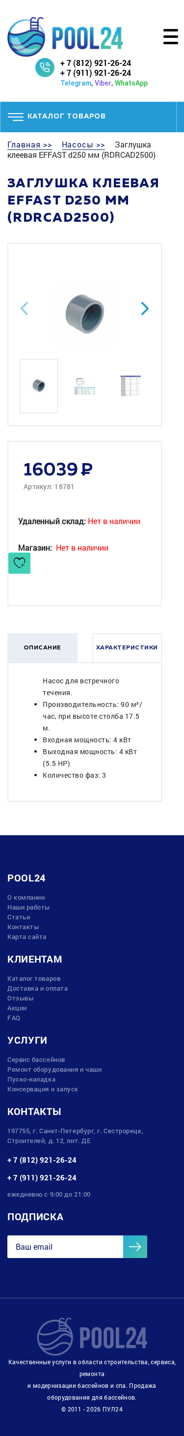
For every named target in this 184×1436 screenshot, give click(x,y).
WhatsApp (131, 83)
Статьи (18, 916)
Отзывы (20, 998)
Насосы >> (83, 144)
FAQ (14, 1017)
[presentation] (24, 308)
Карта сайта (27, 936)
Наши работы (28, 907)
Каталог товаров (33, 978)
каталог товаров (66, 116)
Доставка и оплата (37, 988)
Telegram (75, 83)
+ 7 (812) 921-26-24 (95, 63)
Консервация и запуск (43, 1088)
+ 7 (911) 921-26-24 (95, 72)
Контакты (23, 926)
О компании (26, 897)
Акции (17, 1007)
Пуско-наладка (31, 1079)
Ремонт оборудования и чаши (54, 1069)
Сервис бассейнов (36, 1059)
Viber (103, 83)
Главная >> (29, 144)
